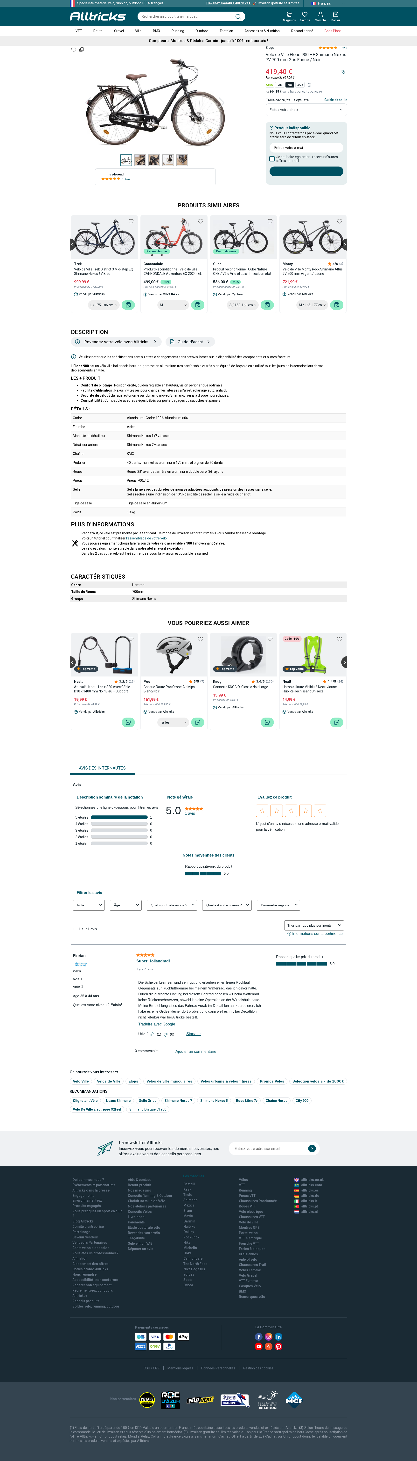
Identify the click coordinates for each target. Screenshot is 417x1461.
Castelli (189, 1184)
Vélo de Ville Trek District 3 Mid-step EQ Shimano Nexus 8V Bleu (103, 271)
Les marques (193, 1176)
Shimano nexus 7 (178, 1101)
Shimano (190, 1200)
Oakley (188, 1232)
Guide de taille (335, 100)
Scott (187, 1280)
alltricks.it (309, 1201)
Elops (133, 1081)
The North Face (195, 1264)
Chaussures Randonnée (258, 1201)
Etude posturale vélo (144, 1227)
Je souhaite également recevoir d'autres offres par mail (307, 159)
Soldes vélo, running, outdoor (95, 1306)
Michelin (190, 1248)
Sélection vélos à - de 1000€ (318, 1081)
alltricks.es (310, 1190)
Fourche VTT (249, 1243)
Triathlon (226, 31)
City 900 (302, 1101)
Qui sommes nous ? (88, 1180)
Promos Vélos (272, 1081)
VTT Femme (248, 1281)
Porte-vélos (248, 1233)
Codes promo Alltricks (90, 1269)
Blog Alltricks (83, 1221)
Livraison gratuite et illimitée (252, 3)
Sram (187, 1211)
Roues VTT (247, 1206)
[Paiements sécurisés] (162, 1341)
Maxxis (189, 1205)
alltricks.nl (309, 1212)
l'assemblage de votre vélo (146, 538)
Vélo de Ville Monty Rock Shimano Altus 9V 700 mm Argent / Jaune (313, 271)
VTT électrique (250, 1238)
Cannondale (192, 1258)
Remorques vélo (252, 1297)
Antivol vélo (248, 1259)
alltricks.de (310, 1196)
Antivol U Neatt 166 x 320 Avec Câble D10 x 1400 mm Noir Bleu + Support (102, 689)
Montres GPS (249, 1227)
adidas (189, 1274)
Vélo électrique (251, 1212)
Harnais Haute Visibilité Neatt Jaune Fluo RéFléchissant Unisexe (310, 689)
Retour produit (139, 1185)
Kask (187, 1189)
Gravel (119, 31)
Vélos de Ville (108, 1081)
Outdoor (201, 31)
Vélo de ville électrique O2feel (97, 1109)
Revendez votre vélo (144, 1233)
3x (280, 85)
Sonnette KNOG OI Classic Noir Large (240, 687)
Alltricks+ (79, 1296)
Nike (186, 1242)
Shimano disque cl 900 (147, 1109)
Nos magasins (139, 1190)
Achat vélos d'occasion (90, 1248)
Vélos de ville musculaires (169, 1081)
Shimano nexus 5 (214, 1101)
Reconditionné (302, 31)
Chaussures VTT (252, 1217)
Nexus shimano (118, 1101)
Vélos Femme (250, 1270)
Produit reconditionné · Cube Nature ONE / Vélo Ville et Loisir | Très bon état (242, 271)
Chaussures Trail (252, 1265)
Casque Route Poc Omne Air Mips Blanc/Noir (169, 689)
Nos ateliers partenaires (147, 1206)
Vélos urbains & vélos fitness (226, 1081)
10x (300, 85)
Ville (138, 31)
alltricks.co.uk (312, 1180)
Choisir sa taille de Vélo (146, 1201)
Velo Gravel (248, 1275)
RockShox (191, 1237)
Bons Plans (333, 31)
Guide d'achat (190, 341)
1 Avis (126, 179)
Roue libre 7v (246, 1101)
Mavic (188, 1216)
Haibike (189, 1226)
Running (178, 31)
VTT (79, 31)
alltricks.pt (309, 1206)
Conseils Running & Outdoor (150, 1196)
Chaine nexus (276, 1101)
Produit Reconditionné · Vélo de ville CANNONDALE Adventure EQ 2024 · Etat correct (174, 271)
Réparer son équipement (91, 1285)
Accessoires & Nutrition (262, 31)
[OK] (312, 1148)
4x (290, 85)
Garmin (189, 1221)
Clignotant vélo (85, 1101)
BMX (156, 31)
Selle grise (147, 1101)
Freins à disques (252, 1249)
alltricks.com (311, 1185)
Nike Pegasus (194, 1269)
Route (98, 31)
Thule (187, 1195)
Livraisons (136, 1217)
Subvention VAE (140, 1243)
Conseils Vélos (140, 1212)
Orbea (188, 1285)
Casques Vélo (250, 1286)
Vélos (243, 1180)
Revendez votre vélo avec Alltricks (116, 341)
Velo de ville (248, 1222)
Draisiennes (248, 1254)
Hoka (187, 1253)
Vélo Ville (81, 1081)
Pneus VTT (247, 1196)
